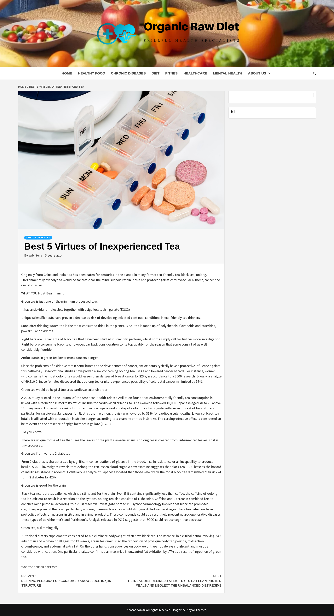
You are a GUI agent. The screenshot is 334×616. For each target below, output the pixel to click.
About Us (257, 73)
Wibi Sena (36, 255)
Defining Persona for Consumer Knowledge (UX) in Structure (66, 581)
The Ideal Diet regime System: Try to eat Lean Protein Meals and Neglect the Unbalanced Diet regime (174, 581)
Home (67, 73)
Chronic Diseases (128, 73)
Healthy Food (91, 73)
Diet (155, 73)
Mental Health (227, 73)
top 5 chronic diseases (43, 567)
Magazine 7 (180, 610)
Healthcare (195, 73)
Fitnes (171, 73)
